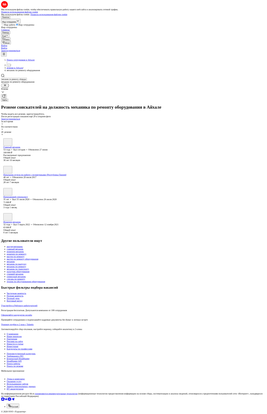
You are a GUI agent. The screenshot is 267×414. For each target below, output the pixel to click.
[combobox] (14, 79)
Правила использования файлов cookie (48, 14)
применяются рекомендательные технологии (56, 393)
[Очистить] (5, 85)
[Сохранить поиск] (4, 96)
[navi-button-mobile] (4, 54)
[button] (4, 45)
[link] (6, 39)
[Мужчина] (7, 142)
